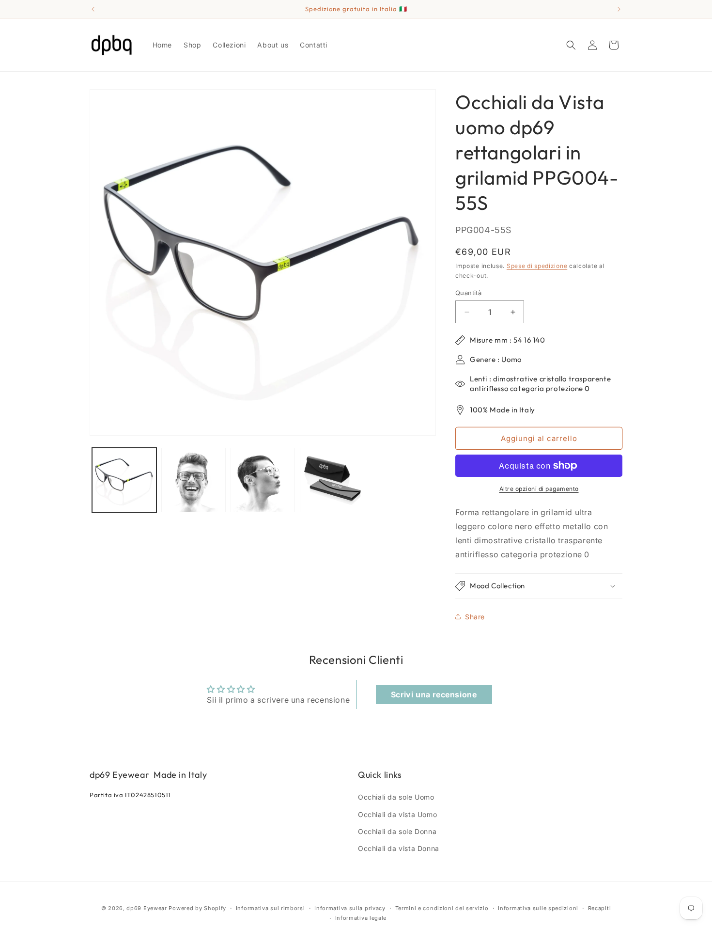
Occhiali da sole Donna (397, 831)
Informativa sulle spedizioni (538, 908)
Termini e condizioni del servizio (442, 908)
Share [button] (475, 617)
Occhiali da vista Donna (398, 848)
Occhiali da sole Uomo (396, 797)
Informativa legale (361, 917)
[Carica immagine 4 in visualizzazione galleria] (332, 480)
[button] (571, 45)
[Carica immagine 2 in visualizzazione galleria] (193, 480)
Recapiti (599, 908)
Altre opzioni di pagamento (539, 488)
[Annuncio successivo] (619, 9)
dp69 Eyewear (146, 908)
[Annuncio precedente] (93, 9)
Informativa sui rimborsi (270, 908)
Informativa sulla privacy (350, 908)
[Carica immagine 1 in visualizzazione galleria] (124, 480)
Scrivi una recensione (434, 694)
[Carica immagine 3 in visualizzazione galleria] (263, 480)
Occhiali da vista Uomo (397, 814)
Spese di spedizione (537, 265)
